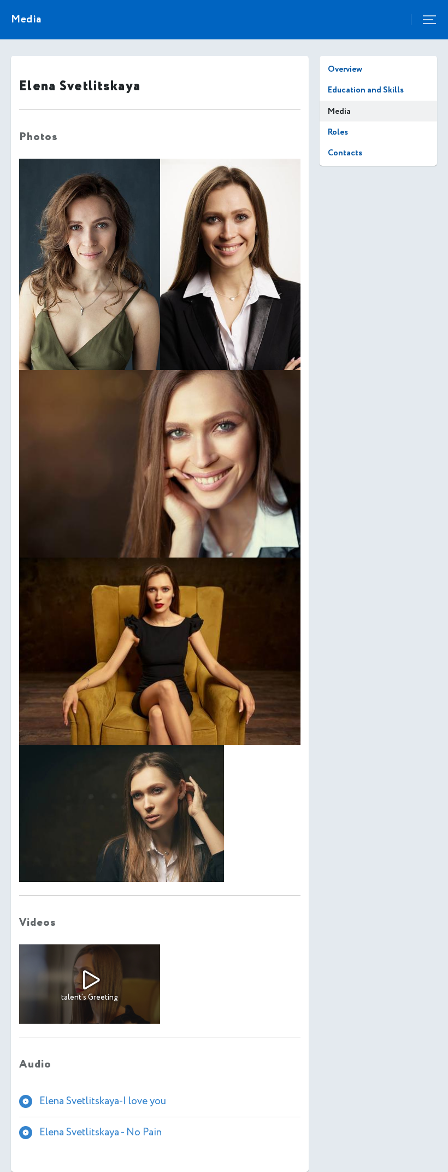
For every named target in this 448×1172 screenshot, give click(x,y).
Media (339, 111)
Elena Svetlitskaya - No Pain (100, 1132)
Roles (338, 132)
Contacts (345, 153)
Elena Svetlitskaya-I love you (102, 1101)
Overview (345, 69)
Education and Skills (366, 90)
